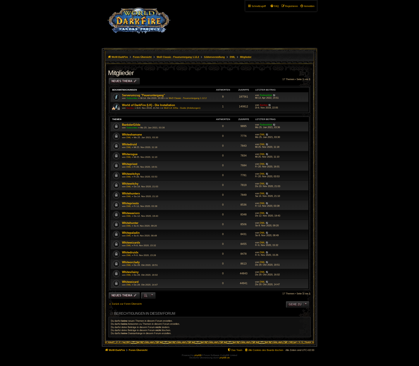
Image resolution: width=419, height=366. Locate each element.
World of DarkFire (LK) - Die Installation (148, 105)
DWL (128, 137)
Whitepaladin (131, 232)
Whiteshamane (132, 134)
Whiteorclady (131, 262)
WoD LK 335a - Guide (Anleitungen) (182, 108)
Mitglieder (121, 72)
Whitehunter (130, 223)
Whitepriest (129, 164)
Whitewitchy (130, 183)
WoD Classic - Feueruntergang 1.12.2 (188, 98)
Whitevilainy (130, 272)
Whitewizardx (131, 242)
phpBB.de (225, 357)
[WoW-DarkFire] (139, 23)
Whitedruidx (130, 252)
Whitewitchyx (131, 173)
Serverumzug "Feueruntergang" (143, 95)
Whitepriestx (130, 203)
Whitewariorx (131, 213)
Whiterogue (129, 154)
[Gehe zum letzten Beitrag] (274, 95)
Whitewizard (130, 282)
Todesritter (132, 98)
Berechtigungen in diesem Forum (144, 313)
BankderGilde (131, 124)
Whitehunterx (131, 193)
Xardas (130, 108)
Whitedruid (129, 144)
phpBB (197, 355)
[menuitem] (307, 6)
